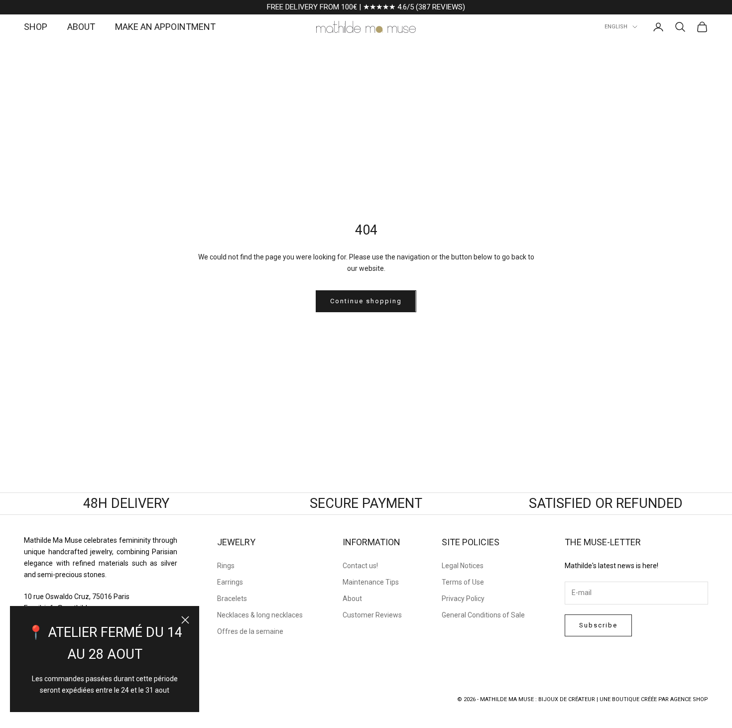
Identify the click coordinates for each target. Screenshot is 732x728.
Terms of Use (463, 582)
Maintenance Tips (371, 582)
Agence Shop (689, 699)
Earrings (230, 582)
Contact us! (360, 566)
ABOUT (81, 26)
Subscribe (598, 625)
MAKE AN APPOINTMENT (165, 26)
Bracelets (232, 599)
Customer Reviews (372, 615)
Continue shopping (365, 301)
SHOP (35, 26)
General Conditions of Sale (483, 615)
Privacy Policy (463, 599)
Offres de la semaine (250, 631)
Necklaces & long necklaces (260, 615)
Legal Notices (463, 566)
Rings (226, 566)
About (352, 599)
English (616, 26)
